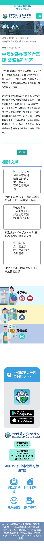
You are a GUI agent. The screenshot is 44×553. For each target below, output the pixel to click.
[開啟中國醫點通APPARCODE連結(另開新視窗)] (22, 397)
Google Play (22, 413)
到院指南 (22, 317)
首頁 (4, 38)
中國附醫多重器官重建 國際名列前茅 (19, 41)
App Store (22, 420)
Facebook (14, 298)
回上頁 (22, 152)
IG (22, 298)
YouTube (30, 298)
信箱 (22, 336)
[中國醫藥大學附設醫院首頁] (20, 16)
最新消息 (24, 38)
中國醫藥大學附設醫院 (22, 435)
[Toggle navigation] (39, 16)
